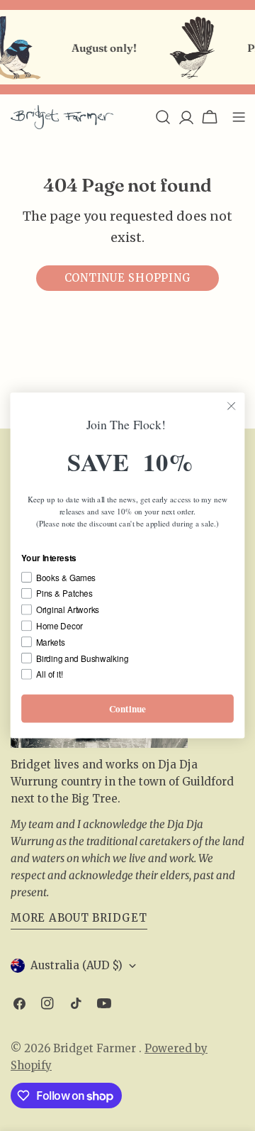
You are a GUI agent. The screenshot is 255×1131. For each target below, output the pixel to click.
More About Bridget (79, 918)
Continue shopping (127, 278)
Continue (127, 708)
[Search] (163, 117)
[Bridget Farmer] (187, 47)
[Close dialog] (231, 406)
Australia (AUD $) (76, 965)
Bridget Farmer (96, 1048)
